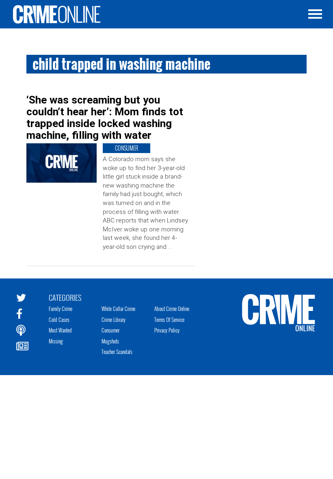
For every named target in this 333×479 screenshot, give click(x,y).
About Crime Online (171, 308)
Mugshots (110, 341)
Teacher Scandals (117, 351)
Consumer (110, 330)
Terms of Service (169, 319)
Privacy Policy (166, 330)
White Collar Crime (118, 308)
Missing (56, 341)
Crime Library (113, 319)
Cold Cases (59, 319)
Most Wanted (60, 330)
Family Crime (60, 308)
